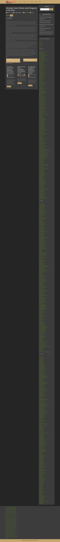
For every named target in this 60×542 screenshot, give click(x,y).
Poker (36, 1)
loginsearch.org (41, 480)
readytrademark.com (42, 331)
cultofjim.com (41, 220)
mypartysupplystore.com (43, 217)
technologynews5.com (42, 322)
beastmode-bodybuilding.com (43, 59)
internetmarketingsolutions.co (43, 113)
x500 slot (9, 515)
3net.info (40, 250)
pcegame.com (41, 317)
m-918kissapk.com (42, 497)
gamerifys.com (41, 357)
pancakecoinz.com (42, 70)
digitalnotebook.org (42, 84)
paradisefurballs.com (42, 89)
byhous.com (41, 495)
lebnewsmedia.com (42, 243)
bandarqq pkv (7, 520)
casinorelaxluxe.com (42, 174)
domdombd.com (41, 176)
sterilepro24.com (41, 147)
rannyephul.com (41, 437)
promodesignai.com (42, 336)
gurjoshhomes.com (42, 238)
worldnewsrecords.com (42, 146)
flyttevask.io (41, 494)
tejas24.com (41, 453)
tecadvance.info (41, 460)
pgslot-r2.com (41, 318)
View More (9, 86)
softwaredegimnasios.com (43, 328)
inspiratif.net (41, 358)
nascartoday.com (41, 313)
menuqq (6, 507)
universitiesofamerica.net (43, 376)
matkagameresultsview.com (43, 399)
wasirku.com (41, 452)
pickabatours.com (41, 58)
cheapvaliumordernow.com (43, 157)
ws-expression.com (42, 319)
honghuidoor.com (42, 391)
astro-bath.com (41, 258)
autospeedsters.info (42, 127)
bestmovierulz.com (42, 227)
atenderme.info (41, 467)
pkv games (10, 18)
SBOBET (32, 1)
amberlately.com (41, 214)
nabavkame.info (41, 498)
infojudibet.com (41, 62)
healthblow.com (41, 408)
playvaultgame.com (42, 193)
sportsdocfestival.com (42, 196)
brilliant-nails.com (42, 443)
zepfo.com (40, 321)
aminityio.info (41, 461)
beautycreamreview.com (43, 280)
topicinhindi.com (41, 53)
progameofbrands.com (42, 377)
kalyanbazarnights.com (42, 389)
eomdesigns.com (41, 134)
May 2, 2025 (9, 12)
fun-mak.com (41, 160)
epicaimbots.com (41, 288)
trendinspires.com (42, 436)
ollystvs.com (41, 114)
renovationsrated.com (42, 332)
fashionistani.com (41, 291)
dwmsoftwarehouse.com (43, 286)
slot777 (15, 535)
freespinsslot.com (41, 88)
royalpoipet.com (41, 166)
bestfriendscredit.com (42, 255)
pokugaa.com (41, 192)
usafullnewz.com (41, 203)
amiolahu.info (41, 462)
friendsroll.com (41, 246)
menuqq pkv (7, 528)
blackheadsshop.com (42, 151)
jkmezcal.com (41, 163)
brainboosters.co (41, 213)
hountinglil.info (41, 73)
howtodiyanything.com (42, 304)
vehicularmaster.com (42, 210)
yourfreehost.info (41, 236)
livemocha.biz (41, 485)
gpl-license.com (41, 296)
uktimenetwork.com (42, 204)
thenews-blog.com (42, 324)
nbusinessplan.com (42, 364)
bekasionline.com (41, 363)
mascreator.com (41, 310)
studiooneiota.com (42, 123)
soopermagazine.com (42, 329)
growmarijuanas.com (42, 99)
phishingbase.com (42, 189)
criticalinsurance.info (42, 402)
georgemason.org (41, 52)
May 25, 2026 (21, 74)
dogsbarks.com (41, 285)
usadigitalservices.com (42, 416)
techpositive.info (41, 109)
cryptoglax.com (41, 232)
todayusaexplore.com (42, 206)
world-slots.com (41, 67)
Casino (24, 1)
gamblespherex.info (42, 132)
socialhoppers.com (42, 417)
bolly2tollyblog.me (42, 492)
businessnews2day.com (42, 145)
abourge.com (41, 272)
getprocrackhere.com (42, 178)
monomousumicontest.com (43, 129)
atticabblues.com (41, 278)
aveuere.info (41, 90)
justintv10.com (41, 447)
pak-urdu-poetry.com (42, 111)
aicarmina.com (41, 216)
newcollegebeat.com (42, 223)
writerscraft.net (41, 411)
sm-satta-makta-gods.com (43, 327)
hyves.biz (40, 487)
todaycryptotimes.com (42, 325)
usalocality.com (41, 207)
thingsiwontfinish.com (42, 198)
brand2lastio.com (41, 415)
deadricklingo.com (42, 130)
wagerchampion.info (42, 128)
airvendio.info (41, 457)
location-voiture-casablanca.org (44, 152)
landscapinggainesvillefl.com (43, 308)
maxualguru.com (41, 85)
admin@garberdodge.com (18, 12)
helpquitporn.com (42, 300)
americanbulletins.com (42, 275)
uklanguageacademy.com (43, 54)
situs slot (40, 42)
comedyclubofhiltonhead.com (43, 154)
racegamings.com (41, 190)
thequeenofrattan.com (42, 119)
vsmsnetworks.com (42, 359)
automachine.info (41, 126)
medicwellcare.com (42, 143)
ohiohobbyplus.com (42, 233)
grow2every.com (41, 297)
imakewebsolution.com (42, 68)
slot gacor (12, 510)
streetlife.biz (41, 486)
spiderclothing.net (42, 247)
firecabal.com (41, 293)
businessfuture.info (42, 61)
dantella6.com (41, 386)
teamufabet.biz (41, 371)
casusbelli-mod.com (42, 241)
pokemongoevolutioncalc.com (43, 188)
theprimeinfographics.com (43, 156)
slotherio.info (41, 477)
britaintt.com (41, 348)
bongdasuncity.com (42, 86)
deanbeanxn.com (41, 64)
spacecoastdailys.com (42, 330)
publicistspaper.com (42, 337)
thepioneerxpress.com (42, 369)
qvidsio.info (41, 475)
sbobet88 (10, 511)
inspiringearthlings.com (42, 305)
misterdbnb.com (41, 162)
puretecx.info (41, 459)
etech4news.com (41, 289)
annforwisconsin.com (42, 218)
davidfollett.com (41, 222)
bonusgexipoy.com (42, 173)
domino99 (40, 45)
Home (20, 1)
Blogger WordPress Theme (26, 540)
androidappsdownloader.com (43, 406)
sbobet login (14, 524)
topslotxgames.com (42, 384)
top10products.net (42, 57)
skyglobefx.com (41, 131)
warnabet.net (41, 490)
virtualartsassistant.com (42, 155)
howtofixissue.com (42, 370)
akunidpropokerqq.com (42, 253)
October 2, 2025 (10, 74)
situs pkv (40, 41)
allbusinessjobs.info (42, 56)
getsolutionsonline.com (42, 400)
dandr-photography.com (43, 444)
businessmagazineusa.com (43, 142)
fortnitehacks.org (41, 479)
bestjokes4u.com (41, 75)
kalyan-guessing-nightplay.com (43, 404)
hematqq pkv (7, 529)
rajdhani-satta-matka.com (43, 410)
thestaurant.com (41, 167)
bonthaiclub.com (41, 240)
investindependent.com (42, 306)
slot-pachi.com (41, 87)
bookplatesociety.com (42, 242)
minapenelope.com (42, 230)
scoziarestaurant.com (42, 333)
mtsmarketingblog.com (42, 450)
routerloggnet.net (41, 385)
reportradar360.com (42, 438)
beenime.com (41, 158)
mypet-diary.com (41, 430)
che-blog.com (41, 69)
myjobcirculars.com (42, 382)
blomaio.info (41, 471)
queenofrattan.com (42, 118)
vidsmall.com (41, 144)
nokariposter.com (41, 403)
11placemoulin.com (42, 79)
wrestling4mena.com (42, 413)
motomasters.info (41, 137)
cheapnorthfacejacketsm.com (43, 237)
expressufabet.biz (41, 367)
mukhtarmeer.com (42, 312)
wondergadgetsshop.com (43, 248)
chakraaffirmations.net (42, 74)
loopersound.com (41, 229)
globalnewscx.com (42, 115)
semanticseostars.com (42, 97)
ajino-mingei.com (41, 235)
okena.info (40, 252)
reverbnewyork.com (42, 224)
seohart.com (41, 334)
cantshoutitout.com (42, 366)
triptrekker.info (41, 135)
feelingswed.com (41, 292)
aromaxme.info (41, 465)
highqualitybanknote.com (43, 301)
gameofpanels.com (42, 405)
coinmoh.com (41, 281)
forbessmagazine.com (42, 294)
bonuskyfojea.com (42, 171)
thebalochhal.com (41, 209)
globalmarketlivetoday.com (43, 295)
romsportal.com (41, 195)
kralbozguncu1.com (42, 307)
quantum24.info (41, 140)
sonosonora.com (41, 244)
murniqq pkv (12, 528)
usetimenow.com (41, 407)
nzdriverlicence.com (42, 315)
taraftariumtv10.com (42, 440)
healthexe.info (41, 458)
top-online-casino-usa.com (43, 390)
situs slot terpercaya (10, 514)
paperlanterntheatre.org (42, 269)
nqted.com (40, 314)
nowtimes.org (41, 483)
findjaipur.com (41, 219)
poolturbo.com (41, 454)
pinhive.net (40, 489)
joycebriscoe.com (41, 215)
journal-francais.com (42, 446)
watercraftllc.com (41, 271)
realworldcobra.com (42, 125)
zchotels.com (41, 320)
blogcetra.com (41, 112)
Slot (28, 1)
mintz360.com (41, 80)
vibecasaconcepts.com (42, 139)
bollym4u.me (41, 491)
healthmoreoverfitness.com (43, 383)
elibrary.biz (40, 256)
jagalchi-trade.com (42, 228)
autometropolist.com (42, 279)
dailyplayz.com (41, 177)
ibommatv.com (41, 361)
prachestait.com (41, 455)
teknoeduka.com (41, 323)
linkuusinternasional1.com (43, 245)
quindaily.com (41, 338)
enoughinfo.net (41, 488)
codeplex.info (41, 251)
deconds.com (41, 349)
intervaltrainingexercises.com (43, 164)
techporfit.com (41, 362)
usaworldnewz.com (42, 205)
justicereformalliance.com (43, 231)
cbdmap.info (41, 63)
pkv (39, 44)
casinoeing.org (41, 484)
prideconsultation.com (42, 72)
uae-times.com (41, 356)
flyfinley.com (41, 71)
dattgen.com (41, 283)
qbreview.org (41, 378)
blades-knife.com (41, 121)
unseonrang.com (41, 110)
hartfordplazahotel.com (42, 496)
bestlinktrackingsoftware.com (43, 168)
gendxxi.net (41, 136)
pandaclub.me (41, 493)
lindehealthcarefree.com (42, 55)
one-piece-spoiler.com (42, 122)
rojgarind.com (41, 94)
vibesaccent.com (41, 211)
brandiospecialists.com (42, 394)
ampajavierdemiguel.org (42, 212)
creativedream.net (42, 418)
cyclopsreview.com (42, 282)
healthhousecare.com (42, 298)
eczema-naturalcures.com (43, 257)
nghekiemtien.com (42, 451)
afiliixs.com (41, 273)
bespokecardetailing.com (43, 254)
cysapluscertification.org (42, 478)
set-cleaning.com (41, 335)
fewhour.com (41, 95)
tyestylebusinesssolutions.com (43, 165)
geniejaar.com (41, 77)
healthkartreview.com (42, 299)
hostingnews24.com (42, 302)
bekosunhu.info (41, 469)
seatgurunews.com (42, 249)
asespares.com (41, 276)
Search (47, 6)
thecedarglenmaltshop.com (43, 51)
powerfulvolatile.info (42, 474)
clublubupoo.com (41, 169)
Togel (40, 1)
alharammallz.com (42, 274)
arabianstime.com (42, 277)
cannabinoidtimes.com (42, 91)
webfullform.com (41, 372)
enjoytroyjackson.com (42, 287)
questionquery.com (42, 441)
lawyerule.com (41, 448)
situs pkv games (7, 509)
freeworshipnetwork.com (43, 270)
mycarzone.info (41, 138)
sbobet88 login (12, 526)
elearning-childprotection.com (43, 412)
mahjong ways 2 (10, 535)
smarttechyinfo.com (42, 83)
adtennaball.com (41, 396)
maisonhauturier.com (42, 309)
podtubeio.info (41, 473)
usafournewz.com (41, 208)
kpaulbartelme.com (42, 153)
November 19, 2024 (33, 74)
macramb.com (41, 429)
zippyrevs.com (41, 380)
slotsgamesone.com (42, 387)
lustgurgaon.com (41, 76)
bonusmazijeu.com (42, 170)
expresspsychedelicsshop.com (43, 290)
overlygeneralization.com (43, 101)
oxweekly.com (41, 431)
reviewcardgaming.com (42, 149)
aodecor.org (41, 481)
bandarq (14, 522)
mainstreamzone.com (42, 98)
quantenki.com (41, 141)
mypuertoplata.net (42, 368)
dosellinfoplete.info (42, 472)
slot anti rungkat (11, 516)
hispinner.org (41, 401)
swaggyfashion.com (42, 439)
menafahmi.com (41, 311)
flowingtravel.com (42, 392)
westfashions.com (42, 433)
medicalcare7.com (42, 395)
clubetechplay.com (42, 175)
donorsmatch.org (41, 482)
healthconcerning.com (42, 93)
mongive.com (41, 398)
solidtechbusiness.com (42, 148)
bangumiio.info (41, 468)
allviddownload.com (42, 373)
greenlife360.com (41, 365)
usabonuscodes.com (42, 326)
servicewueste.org (42, 379)
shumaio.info (41, 476)
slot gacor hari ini (11, 513)
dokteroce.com (41, 445)
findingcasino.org (41, 124)
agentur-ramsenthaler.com (43, 133)
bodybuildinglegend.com (43, 442)
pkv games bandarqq (12, 508)
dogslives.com (41, 116)
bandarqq (40, 46)
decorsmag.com (41, 374)
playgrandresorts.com (42, 194)
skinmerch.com (41, 225)
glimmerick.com (41, 221)
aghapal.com (41, 259)
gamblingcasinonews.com (43, 375)
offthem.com (41, 360)
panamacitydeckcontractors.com (44, 432)
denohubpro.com (41, 120)
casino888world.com (42, 161)
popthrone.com (41, 66)
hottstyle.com (41, 303)
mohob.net (40, 81)
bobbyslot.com (41, 78)
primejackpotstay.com (42, 191)
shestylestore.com (42, 197)
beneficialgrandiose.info (42, 470)
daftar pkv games (41, 43)
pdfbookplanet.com (42, 117)
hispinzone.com (41, 388)
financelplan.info (41, 60)
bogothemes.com (41, 234)
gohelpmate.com (41, 409)
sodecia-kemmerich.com (43, 159)
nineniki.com (41, 393)
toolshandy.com (41, 434)
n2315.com (41, 419)
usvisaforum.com (41, 226)
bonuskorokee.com (42, 172)
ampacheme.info (41, 463)
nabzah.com (41, 397)
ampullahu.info (41, 464)
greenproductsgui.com (42, 92)
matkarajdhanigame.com (43, 65)
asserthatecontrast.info (42, 466)
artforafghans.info (42, 456)
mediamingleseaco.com (42, 449)
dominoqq (10, 507)
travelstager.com (41, 435)
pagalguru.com (41, 316)
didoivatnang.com (42, 284)
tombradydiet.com (42, 239)
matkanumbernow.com (42, 381)
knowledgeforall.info (42, 414)
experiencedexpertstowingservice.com (45, 150)
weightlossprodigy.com (42, 82)
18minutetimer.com (42, 96)
